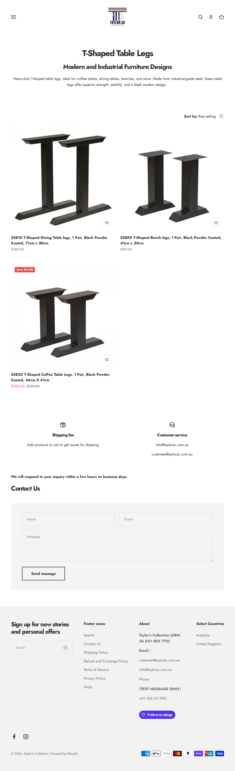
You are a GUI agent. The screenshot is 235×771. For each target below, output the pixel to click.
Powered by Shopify (64, 753)
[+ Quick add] (107, 222)
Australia (203, 635)
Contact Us (92, 644)
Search (89, 635)
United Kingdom (208, 644)
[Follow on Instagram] (26, 737)
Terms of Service (96, 669)
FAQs (88, 687)
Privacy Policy (94, 678)
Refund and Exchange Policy (106, 661)
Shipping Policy (96, 652)
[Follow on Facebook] (14, 737)
